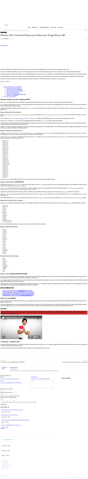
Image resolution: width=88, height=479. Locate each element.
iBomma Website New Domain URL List (14, 88)
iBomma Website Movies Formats (13, 93)
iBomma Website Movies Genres (13, 92)
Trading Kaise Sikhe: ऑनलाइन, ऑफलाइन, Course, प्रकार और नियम (10, 382)
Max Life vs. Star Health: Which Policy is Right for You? (9, 378)
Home (1, 30)
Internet (5, 32)
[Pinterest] (20, 42)
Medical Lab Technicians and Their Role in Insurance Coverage (12, 409)
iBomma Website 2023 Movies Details (14, 87)
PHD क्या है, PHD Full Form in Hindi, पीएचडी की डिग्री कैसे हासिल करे (18, 295)
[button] (86, 30)
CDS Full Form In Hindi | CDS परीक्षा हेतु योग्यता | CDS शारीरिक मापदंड (12, 362)
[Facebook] (11, 42)
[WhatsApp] (24, 42)
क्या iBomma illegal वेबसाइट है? (12, 95)
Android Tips (34, 376)
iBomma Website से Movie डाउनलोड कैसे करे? (15, 90)
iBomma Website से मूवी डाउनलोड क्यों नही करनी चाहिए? (16, 94)
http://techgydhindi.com (13, 369)
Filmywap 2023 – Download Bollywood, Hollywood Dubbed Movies (18, 294)
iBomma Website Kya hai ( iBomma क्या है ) (13, 86)
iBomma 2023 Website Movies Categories (15, 91)
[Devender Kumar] (1, 38)
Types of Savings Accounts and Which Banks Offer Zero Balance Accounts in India (15, 453)
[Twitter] (15, 42)
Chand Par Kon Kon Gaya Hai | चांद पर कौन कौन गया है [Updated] (17, 290)
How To (4, 30)
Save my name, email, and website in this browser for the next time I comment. (19, 402)
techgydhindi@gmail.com (8, 439)
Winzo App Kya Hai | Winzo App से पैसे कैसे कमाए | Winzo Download (18, 291)
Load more (2, 428)
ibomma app (21, 118)
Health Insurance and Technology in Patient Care (9, 414)
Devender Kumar (6, 38)
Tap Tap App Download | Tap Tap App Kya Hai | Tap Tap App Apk (75, 362)
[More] (28, 42)
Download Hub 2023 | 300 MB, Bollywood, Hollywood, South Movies (19, 293)
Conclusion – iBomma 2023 (10, 96)
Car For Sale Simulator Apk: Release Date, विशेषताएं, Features (40, 378)
